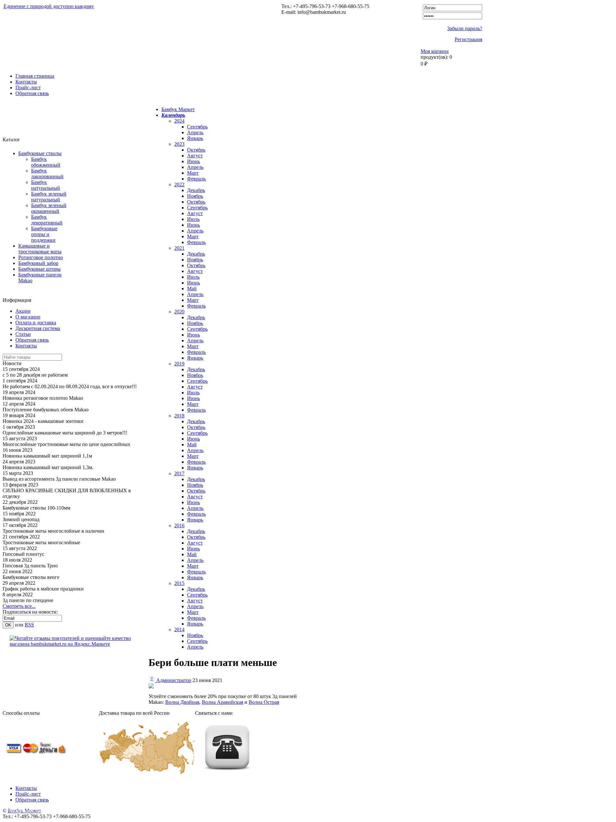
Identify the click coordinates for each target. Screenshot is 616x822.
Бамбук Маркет (178, 109)
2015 (179, 583)
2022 (179, 184)
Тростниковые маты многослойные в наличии (53, 531)
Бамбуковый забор (38, 263)
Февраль (196, 178)
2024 (179, 121)
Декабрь (196, 190)
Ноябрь (195, 196)
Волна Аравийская (222, 702)
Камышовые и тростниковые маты (40, 248)
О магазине (27, 316)
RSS (29, 624)
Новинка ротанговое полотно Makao (43, 398)
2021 (179, 248)
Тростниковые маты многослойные (41, 542)
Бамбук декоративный (47, 219)
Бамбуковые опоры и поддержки (44, 234)
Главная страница (34, 76)
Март (193, 173)
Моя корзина (435, 51)
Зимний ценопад (21, 519)
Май (192, 288)
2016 (179, 525)
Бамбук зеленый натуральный (48, 196)
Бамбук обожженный (45, 162)
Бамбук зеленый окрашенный (48, 208)
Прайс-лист (28, 87)
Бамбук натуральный (45, 185)
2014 (179, 629)
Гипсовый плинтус (23, 554)
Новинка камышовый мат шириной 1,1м (47, 456)
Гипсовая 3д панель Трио (30, 565)
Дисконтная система (37, 328)
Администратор (173, 680)
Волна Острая (264, 702)
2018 (179, 415)
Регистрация (468, 39)
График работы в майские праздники (43, 588)
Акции (22, 311)
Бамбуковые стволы (40, 153)
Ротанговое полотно (40, 257)
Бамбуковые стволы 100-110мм (36, 508)
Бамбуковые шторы (39, 269)
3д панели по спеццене (28, 600)
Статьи (23, 334)
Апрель (195, 132)
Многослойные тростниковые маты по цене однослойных (66, 444)
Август (195, 155)
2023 (179, 144)
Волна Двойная (182, 702)
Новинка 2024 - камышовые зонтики (43, 421)
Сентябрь (197, 126)
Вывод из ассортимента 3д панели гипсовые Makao (59, 479)
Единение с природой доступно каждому (49, 6)
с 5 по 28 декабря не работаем (35, 375)
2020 (179, 311)
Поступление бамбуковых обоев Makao (46, 409)
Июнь (193, 161)
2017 (179, 473)
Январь (195, 138)
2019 (179, 363)
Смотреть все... (19, 606)
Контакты (26, 81)
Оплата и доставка (35, 322)
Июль (193, 219)
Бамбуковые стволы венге (31, 577)
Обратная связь (32, 93)
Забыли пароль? (464, 28)
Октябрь (196, 150)
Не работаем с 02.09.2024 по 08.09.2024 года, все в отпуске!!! (70, 386)
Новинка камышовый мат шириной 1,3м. (48, 467)
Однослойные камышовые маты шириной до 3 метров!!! (65, 432)
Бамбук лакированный (47, 173)
